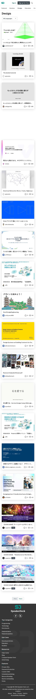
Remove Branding (7, 676)
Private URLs (6, 667)
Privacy (19, 693)
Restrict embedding (8, 678)
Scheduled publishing (8, 674)
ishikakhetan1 (9, 376)
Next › (21, 598)
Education (28, 8)
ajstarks (7, 76)
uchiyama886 (9, 315)
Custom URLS (6, 671)
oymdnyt (8, 406)
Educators (5, 643)
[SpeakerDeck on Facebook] (16, 616)
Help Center (5, 653)
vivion (7, 164)
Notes (4, 681)
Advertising (5, 660)
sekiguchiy (8, 106)
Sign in (14, 3)
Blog (3, 655)
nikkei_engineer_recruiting (13, 467)
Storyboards (5, 628)
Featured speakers (7, 633)
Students (4, 645)
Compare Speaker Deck (9, 657)
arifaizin (7, 497)
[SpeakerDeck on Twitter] (20, 616)
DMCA (25, 693)
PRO (13, 527)
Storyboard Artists (7, 641)
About (10, 693)
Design (20, 8)
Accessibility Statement (18, 695)
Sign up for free (24, 3)
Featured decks (6, 631)
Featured (4, 8)
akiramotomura (10, 346)
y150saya (8, 255)
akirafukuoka (9, 224)
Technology (5, 626)
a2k (6, 285)
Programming (6, 623)
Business (12, 8)
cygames (8, 527)
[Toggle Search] (32, 2)
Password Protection (8, 669)
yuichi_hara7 (9, 46)
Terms (15, 693)
